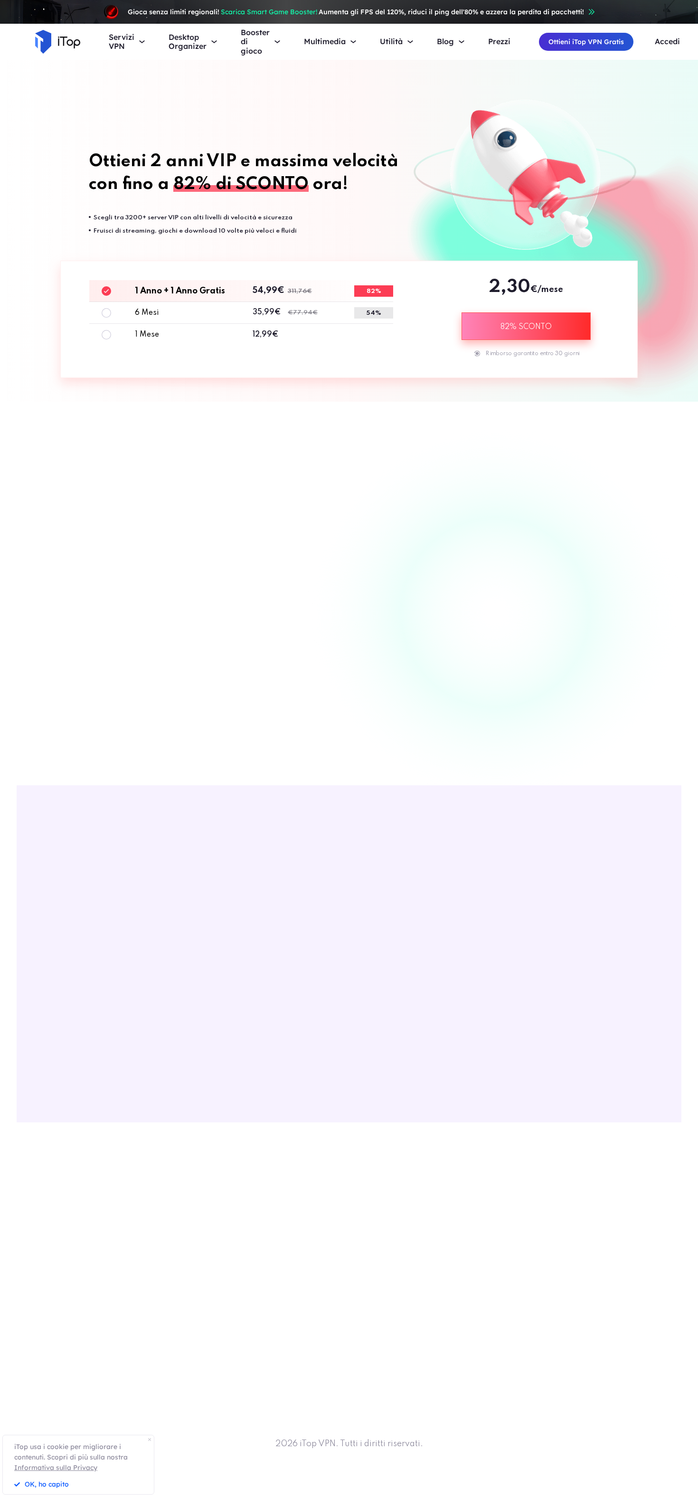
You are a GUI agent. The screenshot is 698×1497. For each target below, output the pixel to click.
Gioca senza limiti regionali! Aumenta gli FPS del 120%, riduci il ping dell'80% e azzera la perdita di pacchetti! (356, 12)
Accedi (667, 41)
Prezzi (499, 41)
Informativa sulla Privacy (55, 1467)
